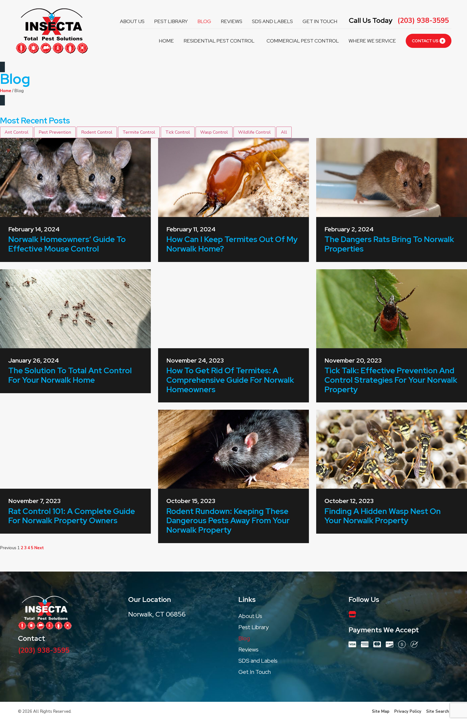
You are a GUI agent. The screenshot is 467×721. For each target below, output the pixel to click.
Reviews (231, 21)
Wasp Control (214, 132)
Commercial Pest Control (303, 40)
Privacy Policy (407, 711)
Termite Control (139, 132)
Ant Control (16, 132)
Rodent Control (96, 132)
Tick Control (177, 132)
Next (39, 548)
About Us (132, 21)
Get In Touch (320, 21)
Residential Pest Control (219, 40)
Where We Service (372, 40)
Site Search (437, 711)
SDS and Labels (272, 21)
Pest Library (171, 21)
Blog (204, 21)
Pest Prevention (55, 132)
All (284, 132)
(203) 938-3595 (423, 20)
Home (166, 40)
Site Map (380, 711)
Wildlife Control (254, 132)
